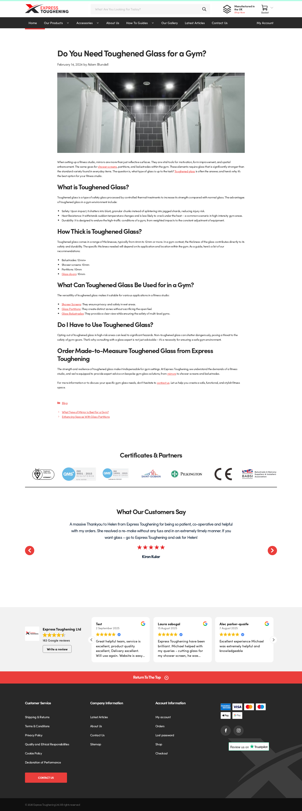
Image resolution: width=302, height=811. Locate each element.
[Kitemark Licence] (43, 474)
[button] (273, 639)
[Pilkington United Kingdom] (187, 474)
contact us (163, 382)
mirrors (171, 373)
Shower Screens (71, 304)
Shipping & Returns (37, 717)
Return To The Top (147, 677)
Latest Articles (99, 717)
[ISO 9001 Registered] (79, 474)
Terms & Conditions (37, 726)
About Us (96, 726)
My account (163, 717)
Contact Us (46, 777)
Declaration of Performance (43, 762)
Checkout (161, 753)
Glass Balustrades (73, 313)
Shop (158, 744)
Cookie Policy (33, 753)
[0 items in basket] (267, 9)
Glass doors (69, 274)
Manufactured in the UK (244, 9)
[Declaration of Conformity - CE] (223, 474)
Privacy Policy (33, 735)
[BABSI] (259, 474)
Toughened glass (184, 171)
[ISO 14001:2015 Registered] (115, 474)
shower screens (107, 166)
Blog (64, 403)
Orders (159, 726)
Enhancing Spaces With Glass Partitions (86, 416)
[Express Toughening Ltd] (51, 9)
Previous (29, 550)
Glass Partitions (71, 309)
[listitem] (43, 474)
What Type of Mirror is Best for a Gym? (85, 412)
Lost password (164, 735)
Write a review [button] (57, 649)
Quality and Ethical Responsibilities (47, 744)
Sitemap (95, 744)
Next (272, 550)
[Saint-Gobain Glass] (151, 474)
